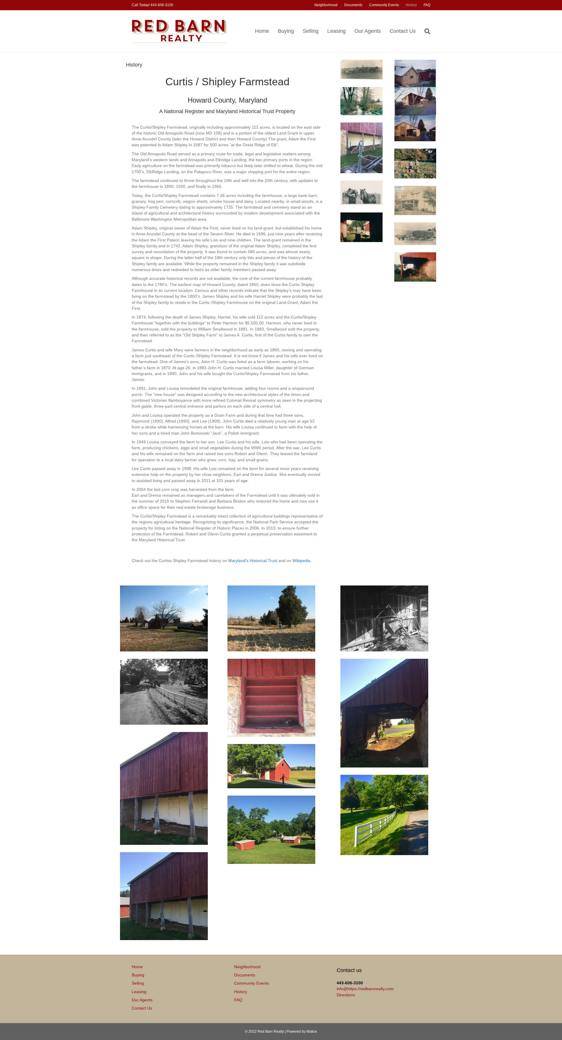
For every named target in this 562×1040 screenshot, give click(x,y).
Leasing (336, 31)
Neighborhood (325, 5)
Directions (346, 995)
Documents (353, 5)
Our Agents (367, 31)
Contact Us (403, 31)
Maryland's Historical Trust (252, 560)
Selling (310, 31)
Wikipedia (301, 560)
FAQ (427, 5)
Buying (286, 31)
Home (262, 31)
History (411, 5)
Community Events (384, 5)
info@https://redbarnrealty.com (365, 988)
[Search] (425, 31)
